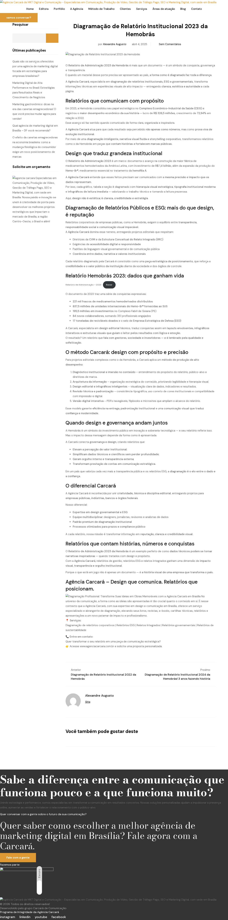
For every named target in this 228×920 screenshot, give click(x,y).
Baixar (109, 284)
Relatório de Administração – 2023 (83, 284)
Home (30, 9)
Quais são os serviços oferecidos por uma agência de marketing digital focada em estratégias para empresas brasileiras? (35, 69)
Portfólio (59, 9)
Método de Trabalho (101, 9)
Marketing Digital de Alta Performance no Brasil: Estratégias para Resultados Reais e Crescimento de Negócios (33, 90)
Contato (196, 9)
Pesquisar (20, 24)
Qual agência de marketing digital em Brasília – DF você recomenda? (35, 128)
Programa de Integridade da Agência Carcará (29, 912)
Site (87, 702)
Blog (183, 9)
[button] (19, 17)
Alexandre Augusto (114, 44)
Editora (43, 9)
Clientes (125, 9)
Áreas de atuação (163, 9)
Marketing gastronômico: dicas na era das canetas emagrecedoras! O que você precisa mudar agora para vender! (34, 112)
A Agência (76, 9)
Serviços (141, 9)
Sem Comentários (170, 44)
